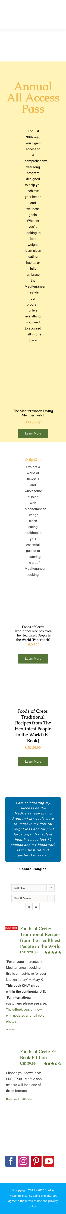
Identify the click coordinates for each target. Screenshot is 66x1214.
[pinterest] (36, 1161)
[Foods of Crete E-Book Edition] (11, 1056)
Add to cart (13, 1099)
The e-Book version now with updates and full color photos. (26, 1015)
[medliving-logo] (21, 6)
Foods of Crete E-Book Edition (38, 1054)
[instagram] (23, 1161)
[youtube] (48, 1161)
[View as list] (36, 906)
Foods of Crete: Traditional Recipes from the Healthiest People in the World (40, 937)
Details (11, 1029)
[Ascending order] (51, 888)
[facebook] (10, 1161)
